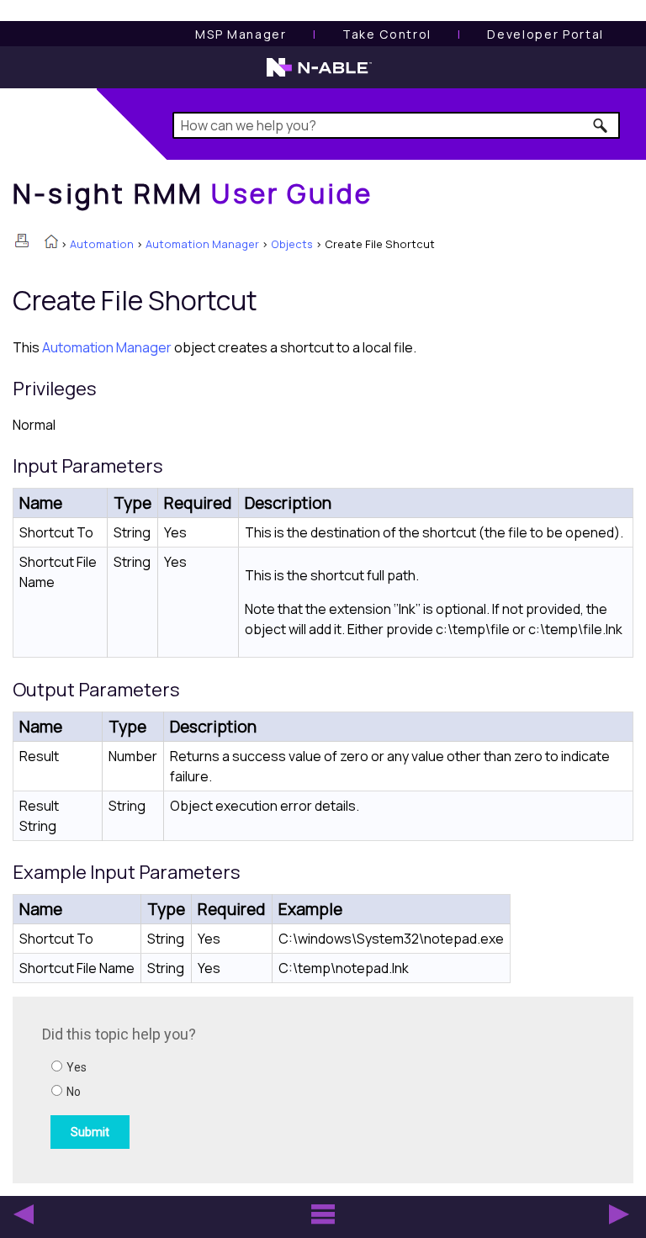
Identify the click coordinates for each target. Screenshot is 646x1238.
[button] (601, 125)
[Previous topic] (23, 1214)
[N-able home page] (319, 75)
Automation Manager (202, 243)
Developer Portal (545, 34)
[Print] (22, 240)
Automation (102, 243)
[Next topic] (619, 1214)
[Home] (51, 243)
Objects (292, 243)
